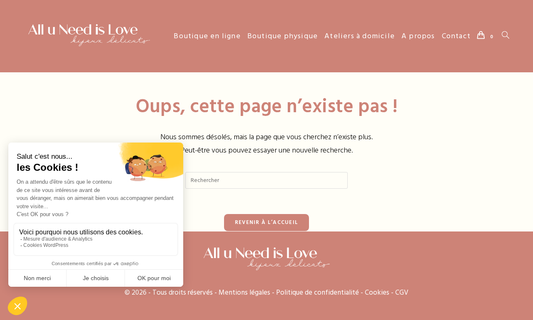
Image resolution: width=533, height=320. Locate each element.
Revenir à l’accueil (267, 222)
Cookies (377, 292)
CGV (401, 292)
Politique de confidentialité (317, 292)
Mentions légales (244, 292)
